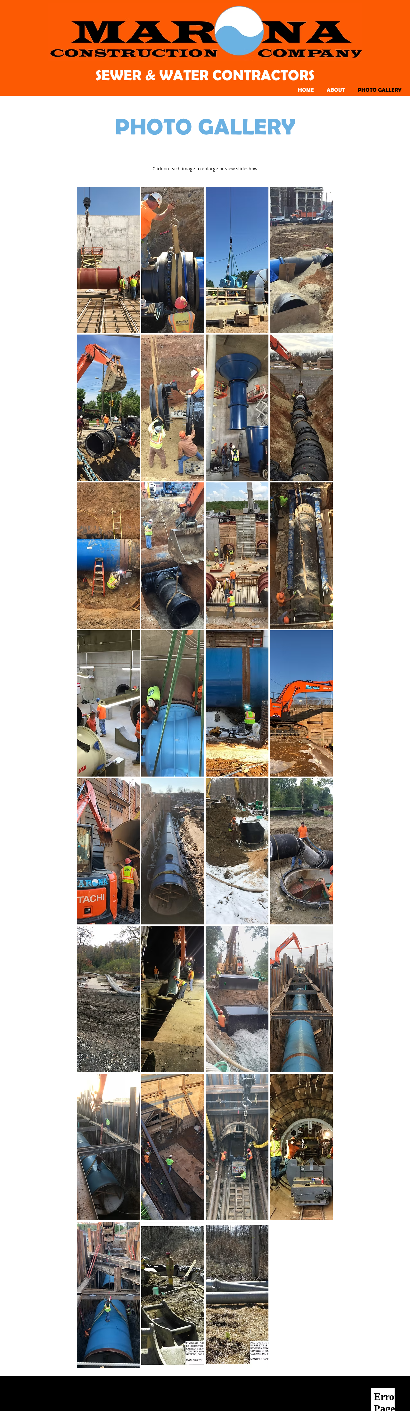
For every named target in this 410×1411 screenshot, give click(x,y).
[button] (108, 260)
